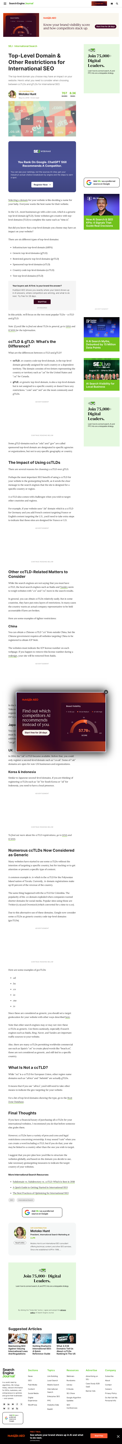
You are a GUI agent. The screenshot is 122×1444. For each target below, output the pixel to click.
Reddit (50, 1409)
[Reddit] (13, 1408)
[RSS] (17, 1408)
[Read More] (101, 327)
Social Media (33, 1393)
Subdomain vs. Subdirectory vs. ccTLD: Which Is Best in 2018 (44, 1181)
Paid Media (32, 1385)
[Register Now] (101, 204)
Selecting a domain (18, 200)
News (30, 1376)
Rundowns (71, 1380)
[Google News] (4, 1404)
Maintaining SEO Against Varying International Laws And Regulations (18, 1350)
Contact (108, 1385)
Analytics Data (53, 1405)
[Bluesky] (4, 1408)
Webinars (70, 1376)
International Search (25, 1200)
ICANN (11, 330)
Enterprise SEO (53, 1396)
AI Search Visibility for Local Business (100, 385)
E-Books (70, 1389)
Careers (108, 1389)
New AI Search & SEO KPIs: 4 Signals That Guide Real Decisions (99, 222)
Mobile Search (53, 1385)
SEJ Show (71, 1393)
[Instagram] (8, 1408)
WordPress (32, 1405)
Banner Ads (90, 1391)
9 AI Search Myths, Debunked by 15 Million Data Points (101, 344)
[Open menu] (5, 3)
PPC (49, 1400)
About (107, 1380)
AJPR (32, 1238)
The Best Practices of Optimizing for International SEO (41, 1193)
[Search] (117, 3)
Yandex (64, 587)
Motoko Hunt (27, 94)
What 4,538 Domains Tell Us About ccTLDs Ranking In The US (66, 1350)
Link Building (52, 1376)
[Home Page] (21, 3)
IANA (68, 326)
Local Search (52, 1380)
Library (69, 1385)
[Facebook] (17, 1404)
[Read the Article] (18, 1339)
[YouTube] (13, 1404)
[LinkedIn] (8, 1404)
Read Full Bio (19, 1243)
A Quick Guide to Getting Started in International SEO (40, 1187)
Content (31, 1389)
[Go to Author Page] (12, 94)
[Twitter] (21, 1404)
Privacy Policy (111, 1393)
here (67, 1017)
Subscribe (109, 1376)
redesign (12, 655)
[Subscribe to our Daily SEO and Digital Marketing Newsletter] (111, 3)
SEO (11, 1200)
